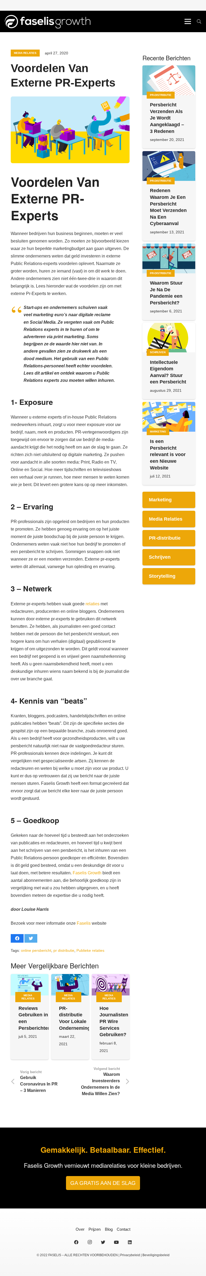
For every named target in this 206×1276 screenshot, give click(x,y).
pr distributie (63, 950)
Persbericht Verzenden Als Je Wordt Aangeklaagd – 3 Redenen (167, 118)
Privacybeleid (130, 1255)
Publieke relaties (90, 950)
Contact (123, 1229)
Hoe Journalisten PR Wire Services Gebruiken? (114, 1022)
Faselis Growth (87, 873)
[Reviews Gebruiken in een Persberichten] (30, 984)
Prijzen (95, 1229)
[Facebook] (76, 1242)
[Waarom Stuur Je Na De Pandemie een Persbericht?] (168, 258)
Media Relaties (165, 519)
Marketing (160, 499)
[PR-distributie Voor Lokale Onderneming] (70, 984)
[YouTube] (116, 1242)
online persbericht (36, 950)
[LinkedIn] (129, 1242)
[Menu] (187, 21)
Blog (109, 1229)
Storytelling (162, 576)
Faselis (84, 923)
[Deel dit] (17, 938)
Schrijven (160, 557)
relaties (93, 604)
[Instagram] (89, 1242)
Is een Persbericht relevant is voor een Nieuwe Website (168, 455)
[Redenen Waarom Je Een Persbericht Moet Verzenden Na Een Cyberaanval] (168, 166)
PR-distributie (165, 538)
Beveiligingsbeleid (156, 1255)
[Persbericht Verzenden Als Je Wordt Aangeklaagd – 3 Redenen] (168, 80)
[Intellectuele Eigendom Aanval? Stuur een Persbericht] (168, 338)
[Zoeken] (199, 22)
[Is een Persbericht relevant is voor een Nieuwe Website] (168, 417)
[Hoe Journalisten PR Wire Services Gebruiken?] (111, 984)
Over (80, 1229)
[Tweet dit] (30, 938)
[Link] (47, 21)
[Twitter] (103, 1242)
